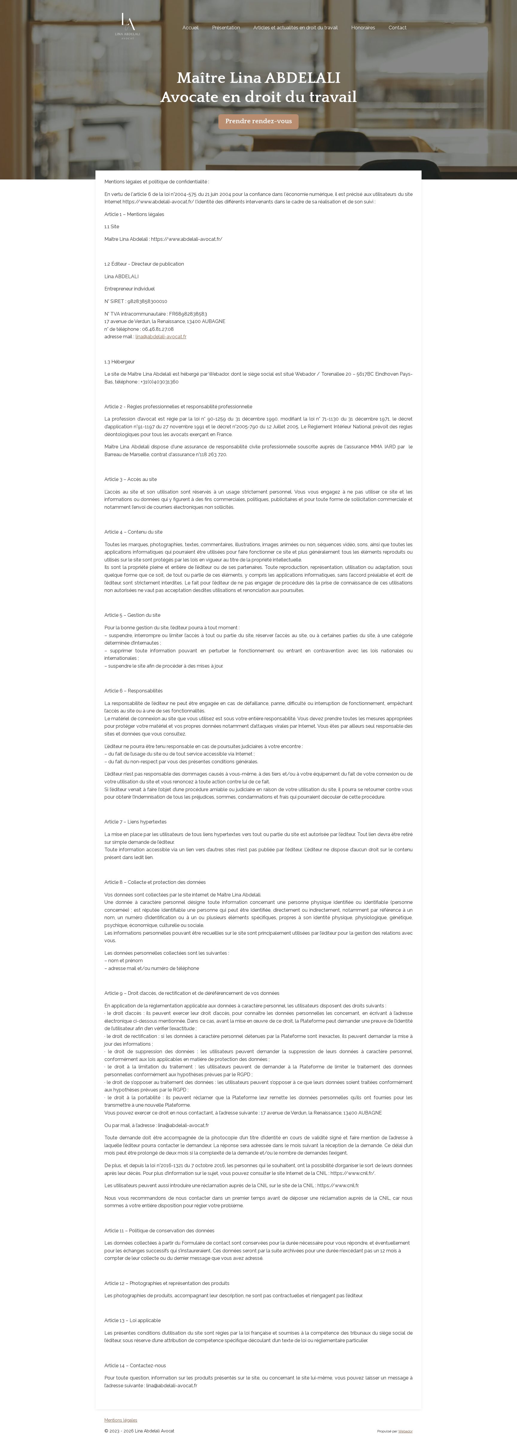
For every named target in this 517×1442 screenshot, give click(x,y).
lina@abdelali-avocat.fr (161, 336)
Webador (405, 1431)
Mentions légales (120, 1420)
